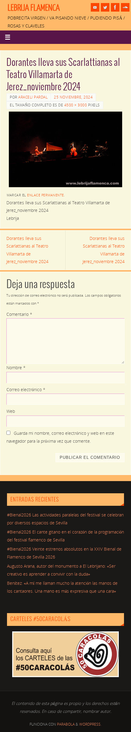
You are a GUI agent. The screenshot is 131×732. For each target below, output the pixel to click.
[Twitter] (105, 7)
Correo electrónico (25, 389)
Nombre (16, 367)
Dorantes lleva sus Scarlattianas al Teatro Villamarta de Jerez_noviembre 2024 (27, 250)
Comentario (19, 314)
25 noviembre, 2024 (73, 97)
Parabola (66, 724)
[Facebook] (115, 7)
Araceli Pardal (33, 97)
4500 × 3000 (75, 105)
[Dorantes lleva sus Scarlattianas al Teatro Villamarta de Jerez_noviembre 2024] (65, 149)
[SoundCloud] (125, 7)
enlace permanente (45, 195)
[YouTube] (95, 7)
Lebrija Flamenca (34, 8)
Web (10, 411)
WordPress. (90, 724)
